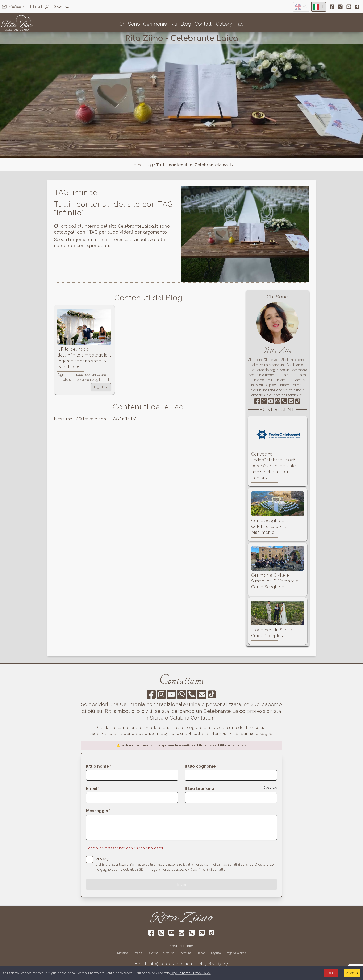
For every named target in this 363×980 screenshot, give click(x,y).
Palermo (152, 953)
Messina (122, 953)
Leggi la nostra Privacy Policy (190, 973)
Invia (181, 884)
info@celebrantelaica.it (25, 7)
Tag (149, 164)
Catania (137, 953)
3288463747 (60, 7)
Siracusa (168, 953)
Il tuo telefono (199, 788)
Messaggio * (98, 810)
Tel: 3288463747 (212, 963)
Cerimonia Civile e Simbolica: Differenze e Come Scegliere (275, 581)
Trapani (201, 953)
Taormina (185, 953)
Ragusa (216, 953)
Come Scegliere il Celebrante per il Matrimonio (269, 526)
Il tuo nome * (99, 766)
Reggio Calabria (236, 953)
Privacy (102, 859)
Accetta (352, 973)
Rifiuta (330, 973)
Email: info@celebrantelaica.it (165, 963)
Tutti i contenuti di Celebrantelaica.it (193, 164)
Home (137, 164)
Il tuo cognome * (201, 766)
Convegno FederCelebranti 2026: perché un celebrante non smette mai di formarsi (274, 466)
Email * (93, 788)
